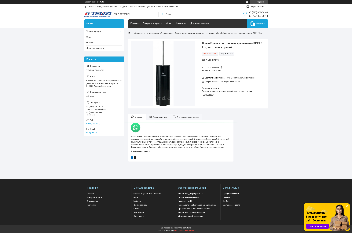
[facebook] (132, 158)
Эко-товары (139, 216)
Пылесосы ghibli (185, 201)
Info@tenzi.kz (92, 132)
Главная (134, 23)
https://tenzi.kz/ (93, 124)
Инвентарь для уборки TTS (190, 193)
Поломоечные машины (188, 197)
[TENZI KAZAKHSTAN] (98, 14)
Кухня (136, 209)
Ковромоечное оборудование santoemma (197, 205)
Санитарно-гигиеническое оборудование (154, 33)
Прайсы (226, 201)
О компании (92, 201)
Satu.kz (188, 228)
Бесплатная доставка (215, 78)
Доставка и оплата (199, 23)
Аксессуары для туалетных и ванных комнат (195, 33)
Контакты (181, 23)
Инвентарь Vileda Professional (191, 212)
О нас (169, 23)
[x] (135, 158)
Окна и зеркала (140, 205)
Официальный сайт (231, 193)
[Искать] (162, 14)
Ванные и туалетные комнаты (147, 193)
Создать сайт (90, 2)
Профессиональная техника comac (194, 209)
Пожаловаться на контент (184, 230)
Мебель (137, 201)
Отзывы (90, 42)
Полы (136, 197)
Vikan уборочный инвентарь (191, 216)
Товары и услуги (151, 23)
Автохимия (139, 212)
